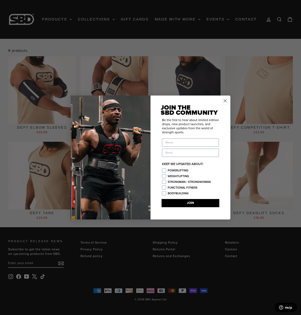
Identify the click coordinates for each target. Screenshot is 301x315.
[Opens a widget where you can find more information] (285, 308)
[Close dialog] (225, 100)
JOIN (190, 203)
